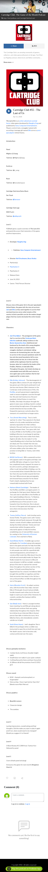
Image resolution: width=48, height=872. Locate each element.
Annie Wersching (20, 417)
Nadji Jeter (17, 604)
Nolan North (19, 541)
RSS (35, 46)
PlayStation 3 (14, 267)
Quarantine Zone (20, 343)
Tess (11, 417)
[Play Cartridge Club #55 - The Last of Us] (8, 111)
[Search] (41, 3)
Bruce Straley (32, 258)
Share (15, 46)
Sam (11, 604)
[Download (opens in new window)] (15, 778)
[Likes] (7, 778)
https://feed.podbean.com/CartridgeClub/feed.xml (19, 18)
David (12, 541)
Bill (11, 457)
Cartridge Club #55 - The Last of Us (26, 111)
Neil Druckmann (21, 258)
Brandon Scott (20, 585)
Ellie (11, 380)
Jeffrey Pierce (20, 515)
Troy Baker (16, 336)
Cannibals (23, 543)
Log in (27, 804)
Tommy (12, 515)
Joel (11, 336)
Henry (12, 585)
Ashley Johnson (18, 380)
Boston (12, 343)
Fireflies (12, 392)
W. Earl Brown (17, 457)
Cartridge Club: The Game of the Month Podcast (23, 15)
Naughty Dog (21, 242)
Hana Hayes (19, 624)
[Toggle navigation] (45, 3)
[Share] (22, 778)
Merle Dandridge (22, 487)
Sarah (12, 624)
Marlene (13, 487)
